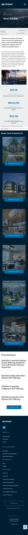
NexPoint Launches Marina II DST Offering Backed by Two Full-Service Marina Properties (13, 363)
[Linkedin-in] (4, 427)
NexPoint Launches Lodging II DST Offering (12, 387)
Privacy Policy (14, 524)
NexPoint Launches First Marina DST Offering (12, 398)
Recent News (4, 34)
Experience (3, 32)
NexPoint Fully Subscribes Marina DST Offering (13, 376)
